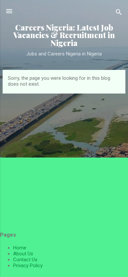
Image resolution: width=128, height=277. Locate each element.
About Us (23, 254)
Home (19, 248)
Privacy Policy (28, 265)
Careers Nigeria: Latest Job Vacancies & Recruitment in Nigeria (64, 35)
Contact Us (25, 260)
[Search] (119, 13)
